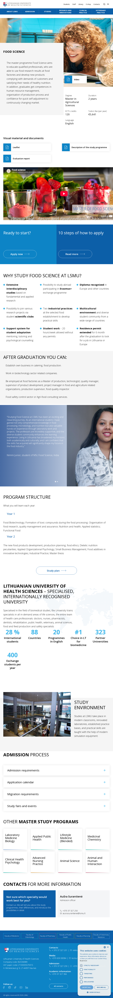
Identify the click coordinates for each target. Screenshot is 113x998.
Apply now (16, 254)
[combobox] (105, 947)
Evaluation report (21, 158)
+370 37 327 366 (59, 974)
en (108, 4)
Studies (47, 11)
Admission (30, 11)
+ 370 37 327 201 (59, 950)
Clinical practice (83, 11)
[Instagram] (9, 987)
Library (80, 4)
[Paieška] (104, 4)
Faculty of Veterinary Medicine (101, 936)
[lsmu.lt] (17, 4)
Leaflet (16, 147)
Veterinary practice (101, 11)
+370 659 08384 (59, 958)
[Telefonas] (50, 979)
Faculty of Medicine (12, 936)
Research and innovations (65, 11)
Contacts (96, 4)
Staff (74, 4)
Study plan (53, 570)
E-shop (88, 4)
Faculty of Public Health (65, 936)
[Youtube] (21, 987)
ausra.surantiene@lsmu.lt (74, 913)
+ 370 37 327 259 (59, 966)
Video (76, 79)
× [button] (108, 947)
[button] (55, 481)
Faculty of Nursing (83, 936)
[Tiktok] (15, 987)
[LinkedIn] (26, 987)
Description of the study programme (89, 147)
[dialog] (94, 970)
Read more (71, 254)
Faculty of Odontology (29, 936)
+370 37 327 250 (70, 910)
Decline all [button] (101, 987)
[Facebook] (3, 987)
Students (66, 4)
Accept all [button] (86, 987)
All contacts (58, 986)
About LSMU (12, 11)
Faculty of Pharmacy (47, 936)
